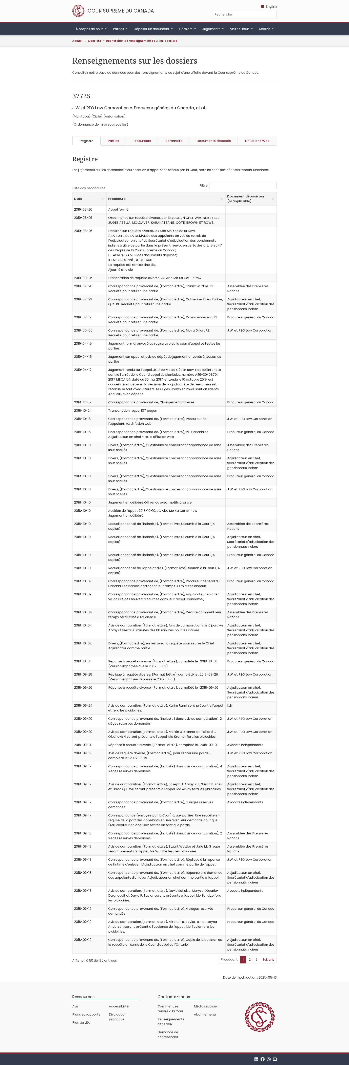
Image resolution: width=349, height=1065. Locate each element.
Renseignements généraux (171, 1021)
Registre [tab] (86, 141)
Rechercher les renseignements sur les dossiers (141, 41)
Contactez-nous (174, 997)
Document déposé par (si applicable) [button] (246, 199)
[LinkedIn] (256, 1059)
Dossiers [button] (186, 29)
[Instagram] (269, 1059)
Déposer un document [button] (152, 29)
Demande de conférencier (168, 1034)
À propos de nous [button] (90, 29)
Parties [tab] (113, 141)
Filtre (204, 185)
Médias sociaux (206, 1006)
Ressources (83, 997)
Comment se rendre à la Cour (170, 1009)
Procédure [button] (117, 198)
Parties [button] (119, 29)
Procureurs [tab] (142, 141)
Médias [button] (265, 29)
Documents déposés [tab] (214, 141)
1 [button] (243, 959)
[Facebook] (263, 1059)
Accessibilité (119, 1006)
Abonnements (205, 1014)
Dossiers (94, 41)
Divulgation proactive (117, 1017)
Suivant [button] (268, 959)
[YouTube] (275, 1059)
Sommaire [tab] (173, 141)
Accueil (77, 41)
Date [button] (78, 198)
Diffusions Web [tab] (257, 141)
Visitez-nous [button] (240, 29)
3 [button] (257, 959)
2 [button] (250, 959)
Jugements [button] (211, 29)
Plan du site (81, 1022)
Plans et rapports (86, 1014)
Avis (75, 1006)
